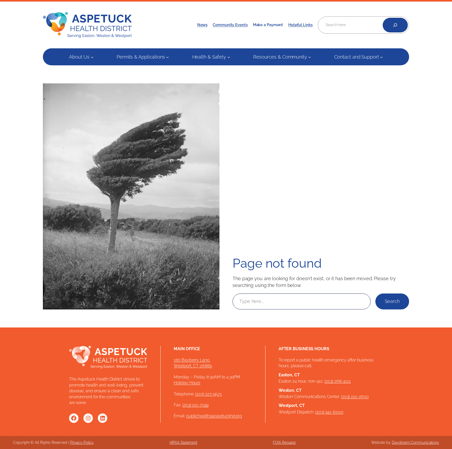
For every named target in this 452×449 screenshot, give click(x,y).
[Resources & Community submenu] (309, 56)
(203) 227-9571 (208, 394)
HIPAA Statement (183, 442)
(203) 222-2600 (355, 396)
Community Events (230, 24)
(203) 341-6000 (329, 412)
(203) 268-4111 (337, 381)
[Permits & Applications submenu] (167, 56)
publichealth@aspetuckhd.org (214, 415)
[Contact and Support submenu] (381, 56)
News (202, 24)
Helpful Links (300, 24)
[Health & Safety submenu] (228, 56)
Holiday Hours (187, 382)
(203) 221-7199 (195, 404)
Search (392, 301)
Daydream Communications (415, 442)
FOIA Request (284, 442)
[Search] (395, 25)
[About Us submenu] (92, 56)
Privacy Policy (82, 442)
